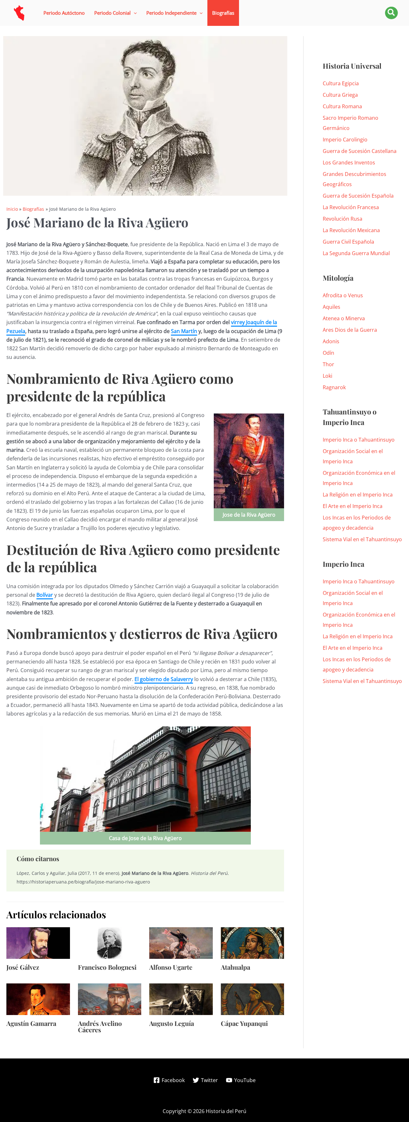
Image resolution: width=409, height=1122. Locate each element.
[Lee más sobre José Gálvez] (38, 942)
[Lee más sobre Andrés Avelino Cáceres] (110, 998)
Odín (328, 352)
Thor (328, 364)
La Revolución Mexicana (351, 230)
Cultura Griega (340, 94)
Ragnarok (334, 387)
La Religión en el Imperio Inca (358, 494)
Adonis (331, 341)
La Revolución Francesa (351, 207)
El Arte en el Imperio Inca (352, 506)
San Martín (184, 331)
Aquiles (331, 306)
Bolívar (44, 594)
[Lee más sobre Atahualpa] (252, 942)
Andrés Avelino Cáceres (100, 1026)
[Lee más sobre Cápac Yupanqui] (252, 998)
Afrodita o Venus (343, 295)
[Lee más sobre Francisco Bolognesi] (110, 942)
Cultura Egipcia (341, 83)
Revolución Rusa (342, 218)
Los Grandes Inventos (349, 162)
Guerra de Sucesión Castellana (360, 151)
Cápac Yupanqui (244, 1023)
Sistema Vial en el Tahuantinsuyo (362, 539)
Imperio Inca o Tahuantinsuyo (359, 439)
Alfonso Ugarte (170, 967)
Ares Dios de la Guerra (350, 329)
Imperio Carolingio (345, 139)
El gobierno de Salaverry (164, 679)
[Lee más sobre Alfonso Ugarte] (181, 942)
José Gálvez (22, 967)
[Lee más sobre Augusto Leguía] (181, 998)
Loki (327, 375)
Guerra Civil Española (348, 241)
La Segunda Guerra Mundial (356, 253)
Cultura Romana (342, 106)
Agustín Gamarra (31, 1023)
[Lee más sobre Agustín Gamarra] (38, 998)
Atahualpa (235, 967)
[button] (115, 13)
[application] (134, 13)
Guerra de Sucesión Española (358, 195)
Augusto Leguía (171, 1023)
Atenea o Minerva (344, 318)
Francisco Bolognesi (107, 967)
